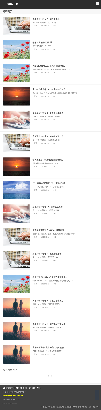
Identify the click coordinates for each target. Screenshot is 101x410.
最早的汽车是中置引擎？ (43, 42)
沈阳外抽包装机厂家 (58, 407)
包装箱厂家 (12, 4)
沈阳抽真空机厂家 (71, 407)
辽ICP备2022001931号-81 (11, 399)
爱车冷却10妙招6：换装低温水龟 (47, 253)
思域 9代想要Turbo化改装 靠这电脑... (49, 65)
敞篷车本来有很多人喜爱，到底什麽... (49, 230)
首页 (49, 407)
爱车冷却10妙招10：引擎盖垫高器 (48, 206)
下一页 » (50, 376)
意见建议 (84, 407)
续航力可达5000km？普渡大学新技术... (50, 277)
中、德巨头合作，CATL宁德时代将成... (50, 89)
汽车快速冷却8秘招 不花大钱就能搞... (49, 347)
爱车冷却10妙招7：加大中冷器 (46, 19)
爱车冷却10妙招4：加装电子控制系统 (49, 324)
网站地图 (96, 407)
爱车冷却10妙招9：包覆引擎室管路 (48, 300)
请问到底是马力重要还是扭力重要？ (48, 159)
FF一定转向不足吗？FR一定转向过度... (50, 183)
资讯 (35, 26)
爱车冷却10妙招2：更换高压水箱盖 (48, 112)
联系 (90, 407)
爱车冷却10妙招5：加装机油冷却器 (48, 136)
